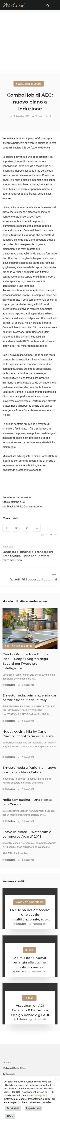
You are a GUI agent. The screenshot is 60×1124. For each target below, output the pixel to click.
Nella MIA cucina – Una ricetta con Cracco (27, 802)
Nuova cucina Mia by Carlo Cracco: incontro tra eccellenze (28, 734)
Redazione (10, 684)
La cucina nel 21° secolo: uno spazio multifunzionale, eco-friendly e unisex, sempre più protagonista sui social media (30, 915)
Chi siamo (6, 1062)
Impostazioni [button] (33, 1108)
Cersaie (29, 998)
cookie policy (39, 1095)
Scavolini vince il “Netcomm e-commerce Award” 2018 (27, 834)
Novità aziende (8, 1074)
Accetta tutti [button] (13, 1108)
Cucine (29, 950)
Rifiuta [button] (10, 1116)
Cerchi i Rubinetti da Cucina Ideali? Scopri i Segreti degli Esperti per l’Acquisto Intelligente (25, 661)
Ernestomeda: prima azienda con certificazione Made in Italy (29, 698)
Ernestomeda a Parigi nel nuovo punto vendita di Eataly (29, 770)
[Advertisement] (30, 41)
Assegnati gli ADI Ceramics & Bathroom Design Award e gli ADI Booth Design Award (30, 1011)
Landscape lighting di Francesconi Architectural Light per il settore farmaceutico (27, 556)
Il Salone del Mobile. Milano (14, 1068)
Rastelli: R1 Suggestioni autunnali (34, 579)
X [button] (57, 1079)
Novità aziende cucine (29, 83)
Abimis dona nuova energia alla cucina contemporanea (30, 962)
